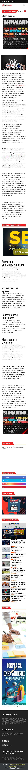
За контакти (19, 768)
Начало (6, 767)
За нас (11, 767)
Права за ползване (19, 767)
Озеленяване (5, 706)
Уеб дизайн (5, 734)
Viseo (17, 766)
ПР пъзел (4, 735)
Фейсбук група (5, 733)
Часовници (15, 706)
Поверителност (11, 768)
